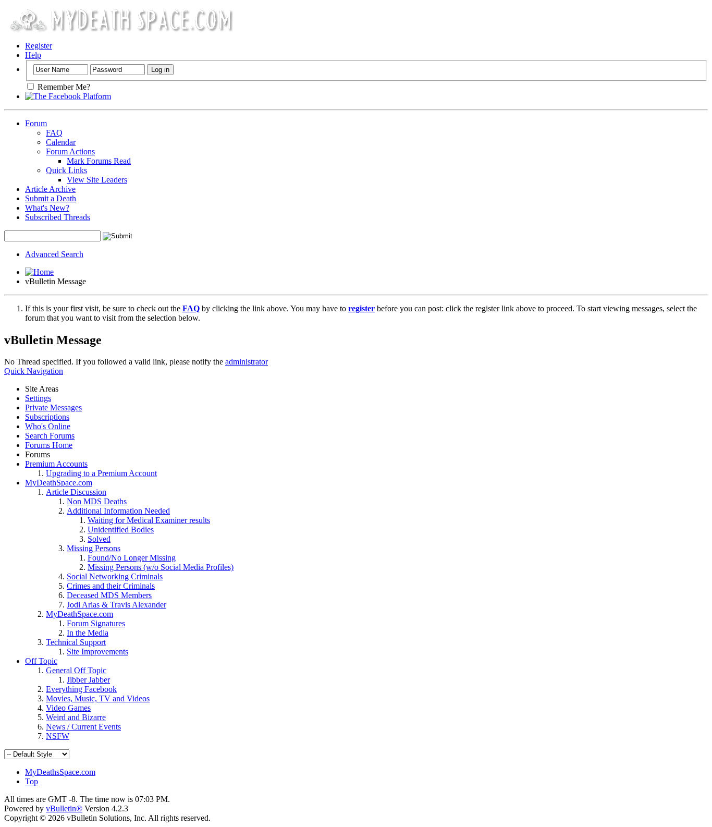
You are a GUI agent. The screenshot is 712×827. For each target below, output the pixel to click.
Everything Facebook (81, 689)
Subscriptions (47, 416)
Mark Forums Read (99, 160)
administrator (246, 361)
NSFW (57, 736)
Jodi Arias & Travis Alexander (116, 604)
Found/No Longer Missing (132, 557)
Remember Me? (62, 86)
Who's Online (47, 426)
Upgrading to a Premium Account (101, 473)
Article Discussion (76, 492)
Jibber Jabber (88, 679)
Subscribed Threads (57, 217)
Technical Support (76, 642)
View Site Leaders (97, 179)
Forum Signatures (96, 623)
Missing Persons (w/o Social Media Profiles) (161, 567)
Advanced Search (54, 254)
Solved (99, 538)
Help (33, 55)
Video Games (68, 707)
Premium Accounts (56, 463)
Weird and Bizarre (76, 717)
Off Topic (41, 660)
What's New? (47, 207)
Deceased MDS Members (109, 595)
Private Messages (53, 407)
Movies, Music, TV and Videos (98, 698)
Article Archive (50, 189)
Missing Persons (93, 548)
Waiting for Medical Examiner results (149, 520)
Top (31, 781)
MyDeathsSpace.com (60, 772)
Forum (36, 123)
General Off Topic (76, 670)
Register (38, 45)
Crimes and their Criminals (111, 585)
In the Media (87, 632)
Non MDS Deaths (97, 501)
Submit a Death (50, 198)
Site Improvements (97, 651)
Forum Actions (70, 151)
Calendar (61, 142)
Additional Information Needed (118, 510)
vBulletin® (64, 808)
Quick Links (66, 170)
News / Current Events (83, 726)
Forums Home (48, 445)
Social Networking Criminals (115, 576)
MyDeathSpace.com (58, 482)
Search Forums (50, 435)
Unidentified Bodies (121, 529)
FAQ (54, 132)
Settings (38, 398)
